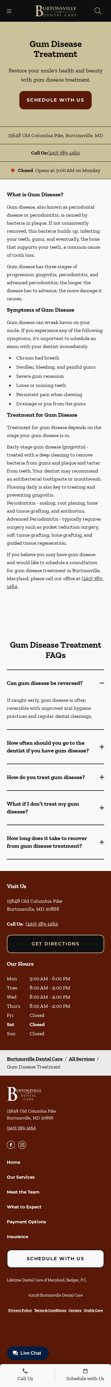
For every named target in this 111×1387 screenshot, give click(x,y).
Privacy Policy (20, 1310)
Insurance (17, 1236)
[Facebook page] (11, 1145)
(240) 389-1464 (64, 153)
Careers (75, 1310)
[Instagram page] (22, 1145)
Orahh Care (93, 1310)
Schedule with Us (55, 100)
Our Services (21, 1177)
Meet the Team (23, 1192)
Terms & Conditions (50, 1310)
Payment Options (26, 1221)
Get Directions (55, 944)
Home (13, 1162)
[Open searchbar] (98, 11)
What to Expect (24, 1207)
